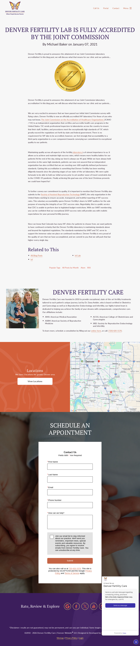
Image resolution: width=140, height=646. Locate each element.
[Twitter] (84, 606)
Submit (70, 561)
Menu (125, 8)
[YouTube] (93, 606)
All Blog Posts (36, 255)
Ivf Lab (78, 255)
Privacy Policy (71, 637)
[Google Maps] (67, 606)
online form (96, 330)
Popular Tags (54, 267)
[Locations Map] (105, 376)
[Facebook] (76, 606)
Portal (105, 8)
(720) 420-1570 (115, 330)
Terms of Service (72, 573)
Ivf (32, 259)
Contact (115, 8)
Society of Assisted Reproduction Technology (60, 194)
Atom (83, 267)
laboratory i (77, 152)
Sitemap (60, 637)
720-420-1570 (75, 568)
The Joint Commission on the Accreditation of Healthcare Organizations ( (72, 119)
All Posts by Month (70, 267)
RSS (89, 267)
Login (81, 637)
